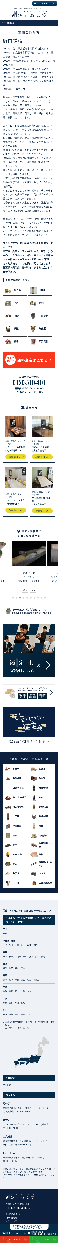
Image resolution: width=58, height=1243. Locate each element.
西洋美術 (43, 341)
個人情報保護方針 (13, 1214)
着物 (16, 341)
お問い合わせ (11, 1218)
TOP (3, 23)
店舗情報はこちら (15, 457)
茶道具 (17, 290)
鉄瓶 (16, 328)
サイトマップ (11, 1221)
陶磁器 (42, 328)
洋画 (16, 303)
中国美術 (43, 315)
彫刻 (41, 303)
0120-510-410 (18, 1208)
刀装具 (17, 316)
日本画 (42, 290)
